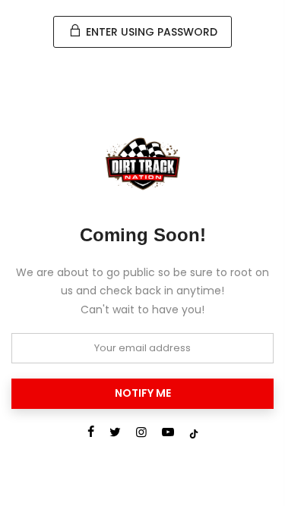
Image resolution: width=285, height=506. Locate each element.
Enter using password (150, 31)
